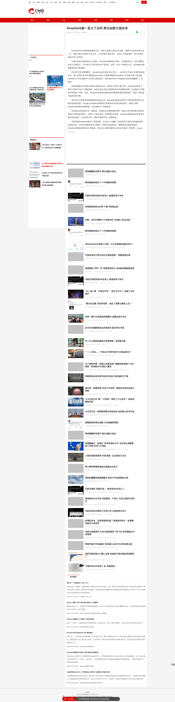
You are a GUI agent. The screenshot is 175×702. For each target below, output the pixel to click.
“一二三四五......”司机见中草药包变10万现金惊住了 (108, 351)
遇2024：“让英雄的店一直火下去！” (78, 583)
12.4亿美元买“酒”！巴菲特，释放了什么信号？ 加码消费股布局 (109, 400)
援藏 (64, 2)
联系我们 (80, 696)
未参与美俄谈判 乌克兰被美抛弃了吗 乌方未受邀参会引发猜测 (110, 533)
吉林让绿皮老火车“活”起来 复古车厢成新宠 (37, 105)
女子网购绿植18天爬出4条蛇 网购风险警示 (36, 72)
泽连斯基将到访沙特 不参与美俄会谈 (101, 206)
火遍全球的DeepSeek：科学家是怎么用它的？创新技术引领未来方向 (88, 672)
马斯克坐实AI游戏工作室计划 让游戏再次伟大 (105, 510)
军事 (38, 2)
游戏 (55, 2)
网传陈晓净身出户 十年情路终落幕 (100, 182)
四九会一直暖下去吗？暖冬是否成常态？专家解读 (82, 602)
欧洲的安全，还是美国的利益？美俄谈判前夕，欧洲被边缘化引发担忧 (109, 522)
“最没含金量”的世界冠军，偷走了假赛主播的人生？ (108, 303)
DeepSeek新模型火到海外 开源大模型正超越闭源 (82, 652)
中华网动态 (109, 696)
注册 (137, 2)
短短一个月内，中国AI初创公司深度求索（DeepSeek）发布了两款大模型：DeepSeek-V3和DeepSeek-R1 (105, 623)
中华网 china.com (36, 11)
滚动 (142, 20)
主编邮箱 (87, 692)
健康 (73, 2)
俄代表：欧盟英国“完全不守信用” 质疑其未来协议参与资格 (109, 389)
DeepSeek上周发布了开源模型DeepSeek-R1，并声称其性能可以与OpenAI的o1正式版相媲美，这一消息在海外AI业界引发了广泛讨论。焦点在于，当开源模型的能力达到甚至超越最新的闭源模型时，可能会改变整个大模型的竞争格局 (106, 659)
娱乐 (47, 2)
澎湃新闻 (84, 32)
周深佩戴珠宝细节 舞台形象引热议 (100, 171)
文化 (60, 2)
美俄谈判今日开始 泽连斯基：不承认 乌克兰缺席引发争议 (110, 499)
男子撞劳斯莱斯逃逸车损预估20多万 (101, 466)
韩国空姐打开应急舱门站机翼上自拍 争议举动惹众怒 (108, 543)
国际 (48, 20)
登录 (144, 2)
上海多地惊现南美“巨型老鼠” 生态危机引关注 (105, 455)
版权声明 (91, 696)
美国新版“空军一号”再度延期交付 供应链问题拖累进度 (109, 268)
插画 (68, 2)
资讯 (34, 2)
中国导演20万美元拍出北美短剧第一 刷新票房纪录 (107, 254)
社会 (63, 20)
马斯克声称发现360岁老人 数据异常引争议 (104, 195)
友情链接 (103, 696)
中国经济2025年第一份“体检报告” (100, 565)
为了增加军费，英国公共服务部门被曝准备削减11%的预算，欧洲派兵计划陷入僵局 (109, 365)
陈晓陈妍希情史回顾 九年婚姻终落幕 (101, 422)
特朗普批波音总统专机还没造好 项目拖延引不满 (106, 376)
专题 (95, 20)
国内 (32, 20)
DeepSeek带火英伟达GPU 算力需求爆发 (80, 633)
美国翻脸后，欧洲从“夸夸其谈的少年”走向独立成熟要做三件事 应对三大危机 (109, 444)
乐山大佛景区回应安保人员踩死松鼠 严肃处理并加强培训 (37, 90)
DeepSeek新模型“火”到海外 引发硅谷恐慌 (80, 619)
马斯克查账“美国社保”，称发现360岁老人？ (105, 488)
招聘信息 (85, 696)
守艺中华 (92, 2)
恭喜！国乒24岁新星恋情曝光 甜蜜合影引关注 (105, 316)
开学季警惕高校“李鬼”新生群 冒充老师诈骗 (93, 699)
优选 (82, 2)
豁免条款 (97, 696)
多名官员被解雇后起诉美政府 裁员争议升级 (104, 327)
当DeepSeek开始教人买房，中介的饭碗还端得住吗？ (109, 243)
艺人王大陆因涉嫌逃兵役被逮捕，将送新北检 (105, 340)
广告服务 (74, 696)
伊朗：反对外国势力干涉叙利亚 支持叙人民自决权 (107, 219)
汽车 (51, 2)
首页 (29, 2)
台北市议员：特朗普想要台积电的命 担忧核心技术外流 (109, 411)
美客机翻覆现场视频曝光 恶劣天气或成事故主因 (106, 477)
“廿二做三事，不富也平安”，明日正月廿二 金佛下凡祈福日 (109, 292)
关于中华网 (68, 696)
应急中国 (99, 2)
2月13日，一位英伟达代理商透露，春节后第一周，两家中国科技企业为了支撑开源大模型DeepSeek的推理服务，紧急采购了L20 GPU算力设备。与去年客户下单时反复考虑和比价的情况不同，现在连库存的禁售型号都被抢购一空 (106, 639)
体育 (79, 20)
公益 (77, 2)
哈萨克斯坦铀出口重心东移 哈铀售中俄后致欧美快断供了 (109, 555)
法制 (86, 2)
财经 (42, 2)
